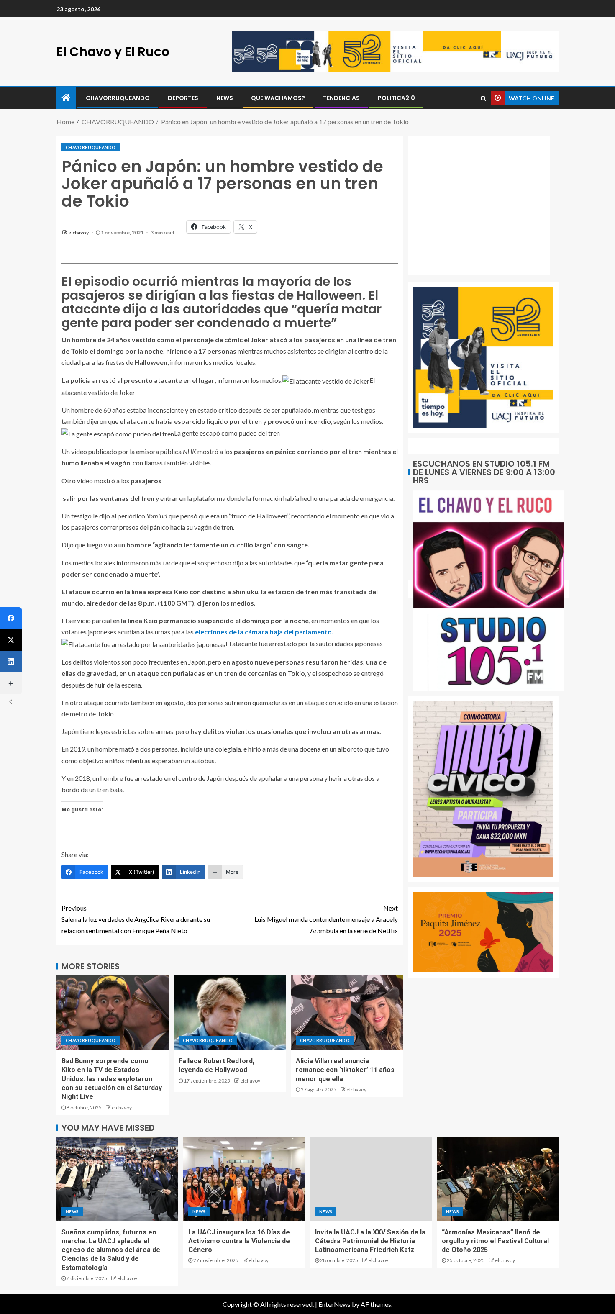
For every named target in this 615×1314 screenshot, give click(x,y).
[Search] (483, 98)
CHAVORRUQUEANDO (118, 98)
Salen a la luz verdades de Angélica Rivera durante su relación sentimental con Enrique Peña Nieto (136, 919)
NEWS (224, 98)
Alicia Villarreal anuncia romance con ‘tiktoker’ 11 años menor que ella (345, 1070)
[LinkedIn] (11, 661)
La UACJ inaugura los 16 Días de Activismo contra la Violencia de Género (239, 1241)
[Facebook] (11, 618)
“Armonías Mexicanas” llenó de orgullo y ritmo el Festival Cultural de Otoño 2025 (495, 1241)
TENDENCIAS (341, 98)
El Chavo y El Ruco (112, 52)
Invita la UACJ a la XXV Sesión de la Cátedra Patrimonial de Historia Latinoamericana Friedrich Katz (370, 1241)
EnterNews (334, 1304)
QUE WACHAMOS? (278, 98)
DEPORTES (183, 98)
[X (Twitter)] (11, 640)
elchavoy (79, 232)
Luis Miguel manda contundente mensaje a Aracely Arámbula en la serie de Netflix (326, 919)
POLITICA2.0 (396, 98)
